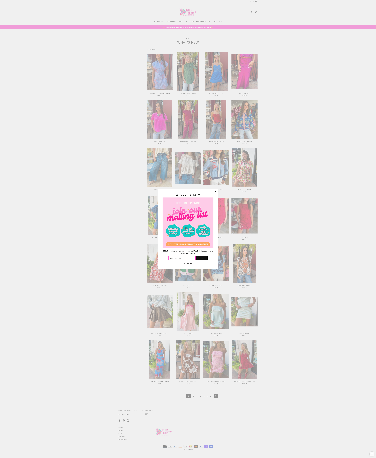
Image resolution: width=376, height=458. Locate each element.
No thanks (188, 263)
